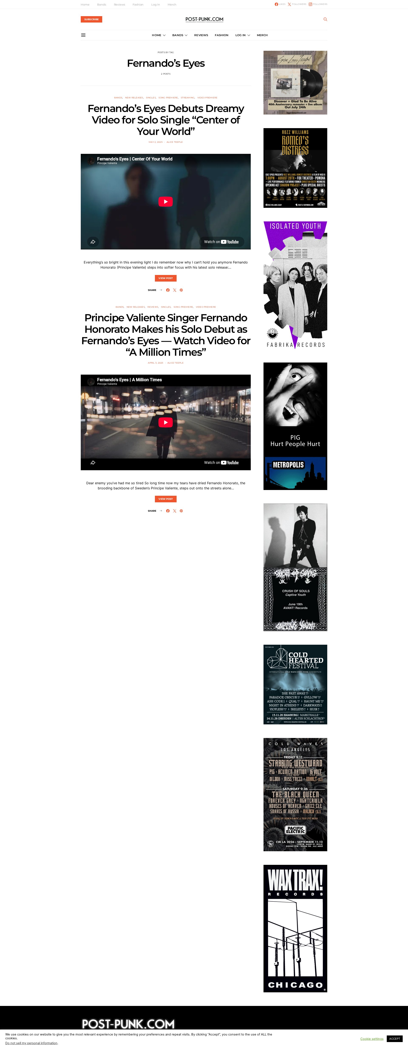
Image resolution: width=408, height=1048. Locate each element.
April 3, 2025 (155, 362)
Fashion (138, 4)
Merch (172, 4)
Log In (155, 4)
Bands (101, 4)
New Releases (134, 97)
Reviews (119, 4)
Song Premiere (168, 97)
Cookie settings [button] (372, 1041)
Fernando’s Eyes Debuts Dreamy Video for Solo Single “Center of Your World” (166, 119)
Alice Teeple (175, 142)
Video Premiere (207, 97)
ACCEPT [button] (394, 1040)
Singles (151, 97)
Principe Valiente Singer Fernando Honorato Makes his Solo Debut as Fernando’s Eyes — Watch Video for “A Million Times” (165, 335)
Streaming (187, 97)
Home (85, 4)
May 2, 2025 (156, 142)
